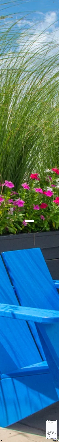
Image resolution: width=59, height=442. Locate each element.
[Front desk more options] (58, 440)
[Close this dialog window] (56, 420)
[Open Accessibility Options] (1, 441)
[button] (55, 2)
